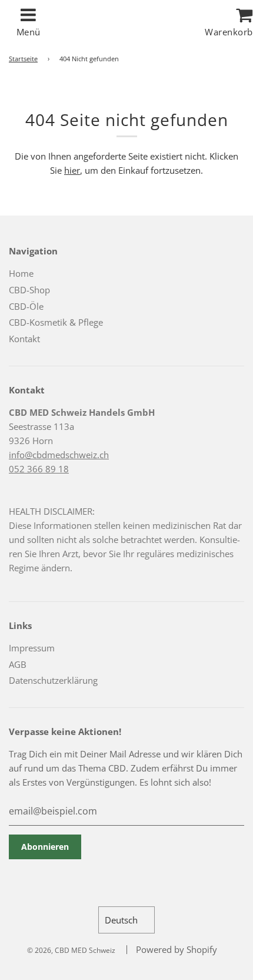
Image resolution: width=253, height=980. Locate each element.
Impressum (32, 648)
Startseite (23, 58)
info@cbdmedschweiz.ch (59, 455)
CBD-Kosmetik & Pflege (56, 322)
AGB (17, 664)
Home (21, 273)
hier (72, 170)
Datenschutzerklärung (53, 680)
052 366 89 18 (39, 469)
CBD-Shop (29, 290)
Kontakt (24, 339)
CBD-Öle (26, 306)
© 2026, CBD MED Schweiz (71, 950)
